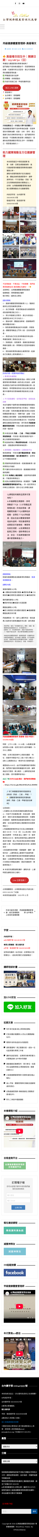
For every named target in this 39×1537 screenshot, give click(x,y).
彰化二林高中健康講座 (14, 1099)
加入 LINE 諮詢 (11, 88)
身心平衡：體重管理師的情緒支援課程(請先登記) (20, 1084)
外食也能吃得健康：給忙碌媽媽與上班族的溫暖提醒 (12, 912)
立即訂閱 (18, 1208)
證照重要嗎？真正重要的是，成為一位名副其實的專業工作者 (20, 1048)
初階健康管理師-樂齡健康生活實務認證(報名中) (20, 1092)
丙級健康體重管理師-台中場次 (26, 911)
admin (9, 49)
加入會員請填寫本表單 (10, 1422)
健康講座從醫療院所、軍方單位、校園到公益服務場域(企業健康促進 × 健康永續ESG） (20, 1067)
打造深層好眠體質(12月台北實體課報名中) (20, 1035)
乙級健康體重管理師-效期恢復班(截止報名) (20, 1076)
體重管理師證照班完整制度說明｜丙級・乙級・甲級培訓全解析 (19, 800)
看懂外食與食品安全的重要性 (17, 1042)
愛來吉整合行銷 (13, 1493)
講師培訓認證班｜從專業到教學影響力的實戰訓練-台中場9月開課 (20, 1057)
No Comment (28, 49)
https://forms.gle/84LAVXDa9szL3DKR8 (21, 785)
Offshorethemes (19, 1530)
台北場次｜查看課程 (12, 95)
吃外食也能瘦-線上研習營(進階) (18, 1029)
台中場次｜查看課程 (12, 98)
